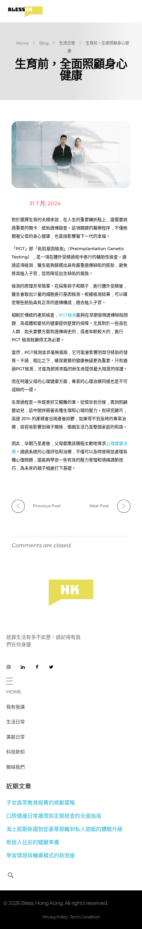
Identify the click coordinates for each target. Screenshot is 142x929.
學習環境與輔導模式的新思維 (40, 855)
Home (22, 43)
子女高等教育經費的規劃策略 (40, 803)
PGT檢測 (67, 314)
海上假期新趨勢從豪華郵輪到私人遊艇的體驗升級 (64, 829)
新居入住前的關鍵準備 (32, 842)
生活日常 (67, 43)
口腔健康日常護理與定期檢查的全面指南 (53, 816)
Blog (44, 43)
